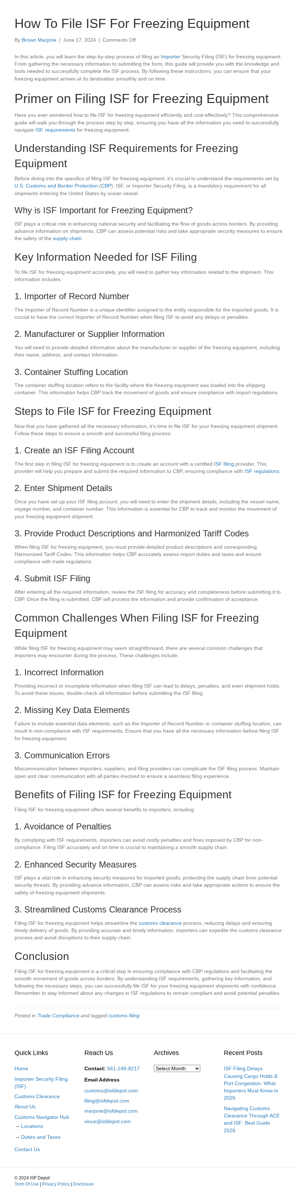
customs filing (123, 1015)
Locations (32, 1126)
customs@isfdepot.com (111, 1090)
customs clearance (160, 923)
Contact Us (27, 1149)
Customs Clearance (37, 1096)
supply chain (67, 238)
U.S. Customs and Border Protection (56, 186)
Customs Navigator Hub (41, 1117)
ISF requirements (55, 130)
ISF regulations (261, 471)
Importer (170, 56)
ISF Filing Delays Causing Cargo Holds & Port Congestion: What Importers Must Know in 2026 (251, 1083)
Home (21, 1068)
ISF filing (224, 464)
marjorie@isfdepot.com (111, 1111)
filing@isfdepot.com (106, 1101)
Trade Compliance (58, 1015)
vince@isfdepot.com (107, 1121)
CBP (106, 186)
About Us (24, 1106)
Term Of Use (26, 1184)
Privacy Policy (56, 1184)
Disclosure (83, 1184)
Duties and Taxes (40, 1137)
